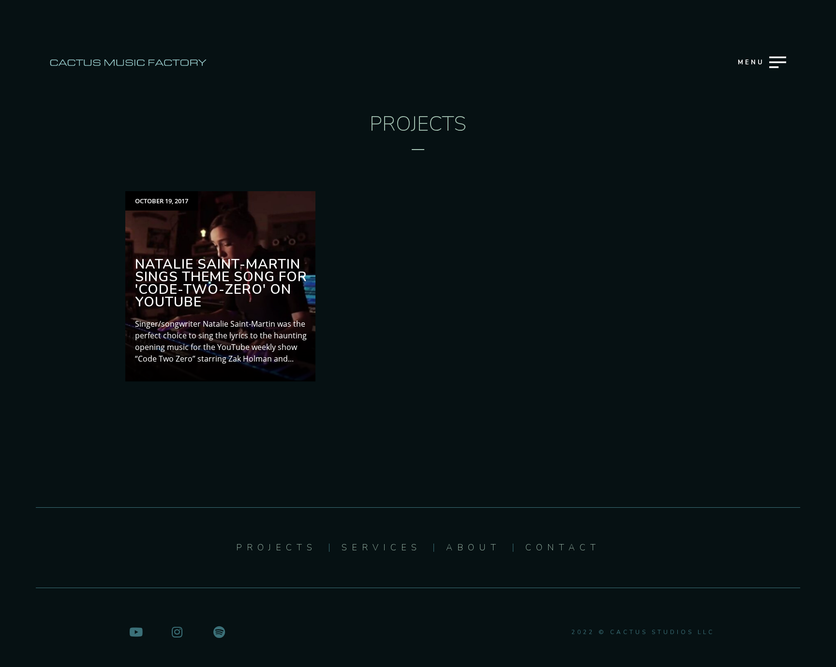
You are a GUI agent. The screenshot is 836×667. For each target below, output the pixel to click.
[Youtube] (135, 631)
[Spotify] (219, 631)
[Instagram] (177, 631)
